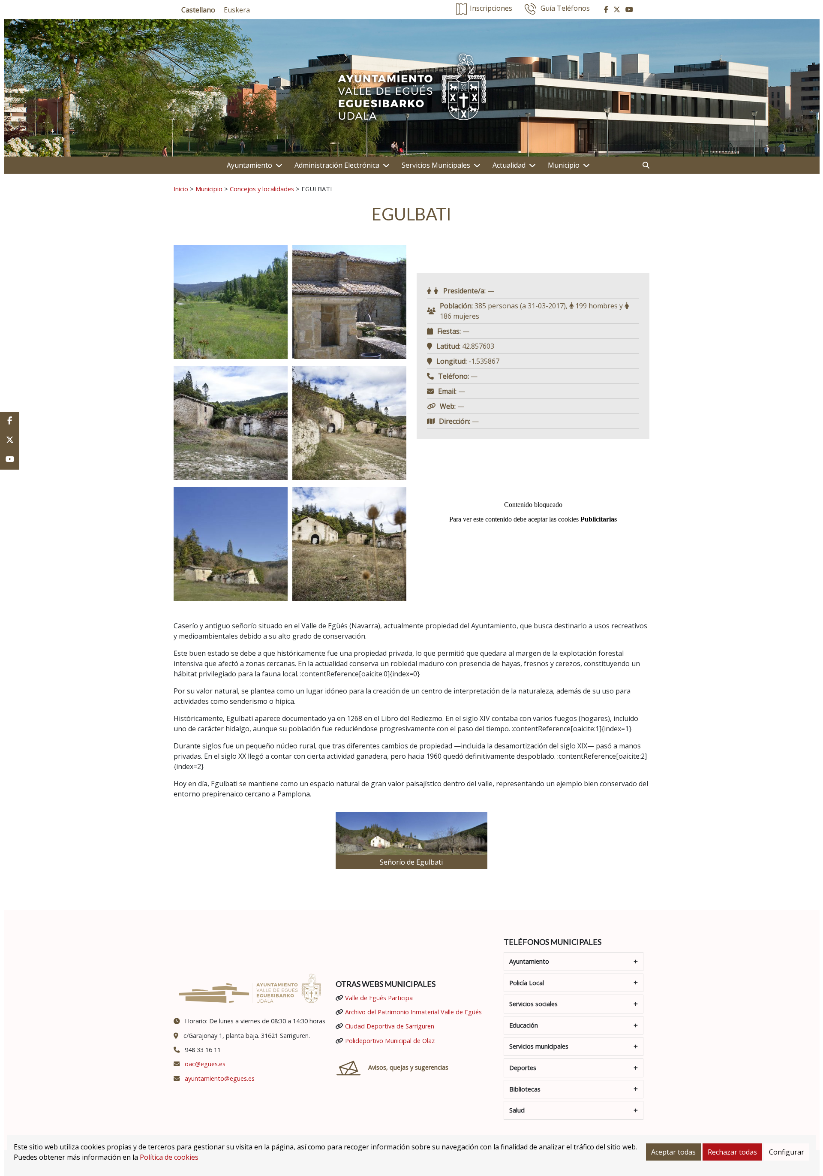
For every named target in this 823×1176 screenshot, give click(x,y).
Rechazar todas (732, 1152)
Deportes (522, 1068)
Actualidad (509, 165)
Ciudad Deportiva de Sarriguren (389, 1026)
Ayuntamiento (249, 165)
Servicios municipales (538, 1046)
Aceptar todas (673, 1152)
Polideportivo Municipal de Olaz (390, 1041)
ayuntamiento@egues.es (220, 1078)
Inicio (181, 188)
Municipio (564, 165)
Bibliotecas (525, 1089)
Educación (523, 1025)
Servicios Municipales (436, 165)
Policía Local (526, 983)
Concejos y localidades (262, 188)
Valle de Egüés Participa (379, 998)
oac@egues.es (205, 1064)
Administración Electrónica (336, 165)
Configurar (786, 1152)
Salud (517, 1110)
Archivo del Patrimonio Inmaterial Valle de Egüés (413, 1012)
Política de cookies (169, 1157)
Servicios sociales (533, 1004)
